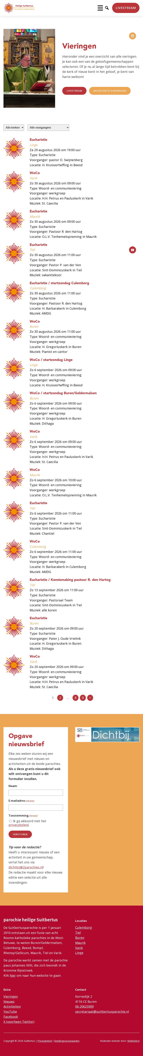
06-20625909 (84, 1006)
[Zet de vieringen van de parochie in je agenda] (132, 35)
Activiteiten (12, 1006)
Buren (79, 938)
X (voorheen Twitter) (18, 1022)
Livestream (126, 8)
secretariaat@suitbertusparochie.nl (102, 1011)
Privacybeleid (44, 1041)
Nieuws (8, 1001)
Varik (79, 948)
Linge (79, 953)
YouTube (10, 1011)
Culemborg (83, 927)
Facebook (10, 1016)
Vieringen (10, 996)
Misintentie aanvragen (109, 90)
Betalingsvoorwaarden (67, 1041)
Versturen (20, 834)
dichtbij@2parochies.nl (26, 867)
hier (13, 975)
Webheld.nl (133, 1041)
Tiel (78, 932)
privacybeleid (19, 825)
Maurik (80, 943)
